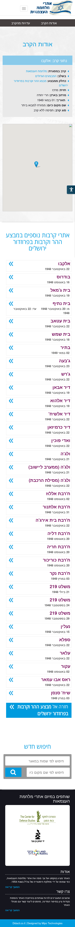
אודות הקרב (49, 23)
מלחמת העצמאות (36, 71)
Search (13, 772)
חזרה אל (42, 710)
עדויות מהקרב (20, 23)
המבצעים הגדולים (45, 76)
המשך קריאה (12, 887)
